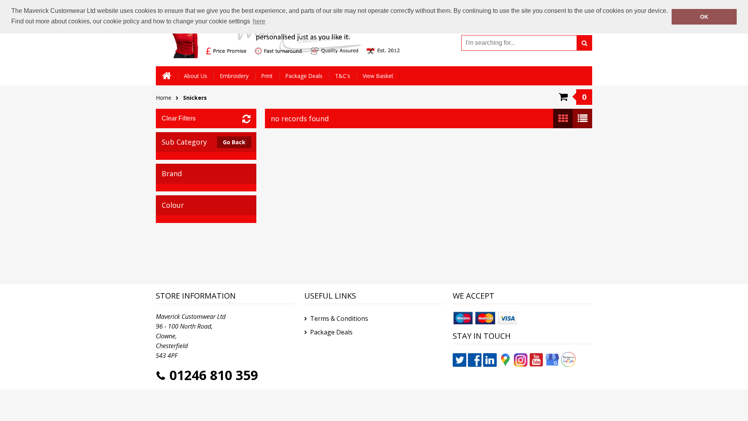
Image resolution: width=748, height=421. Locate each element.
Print (267, 76)
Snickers (195, 97)
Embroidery (234, 76)
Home (163, 97)
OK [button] (704, 17)
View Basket (378, 76)
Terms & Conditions (339, 318)
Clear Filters (179, 118)
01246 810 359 (213, 375)
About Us (195, 76)
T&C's (342, 76)
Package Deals (304, 76)
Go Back (234, 142)
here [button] (259, 21)
